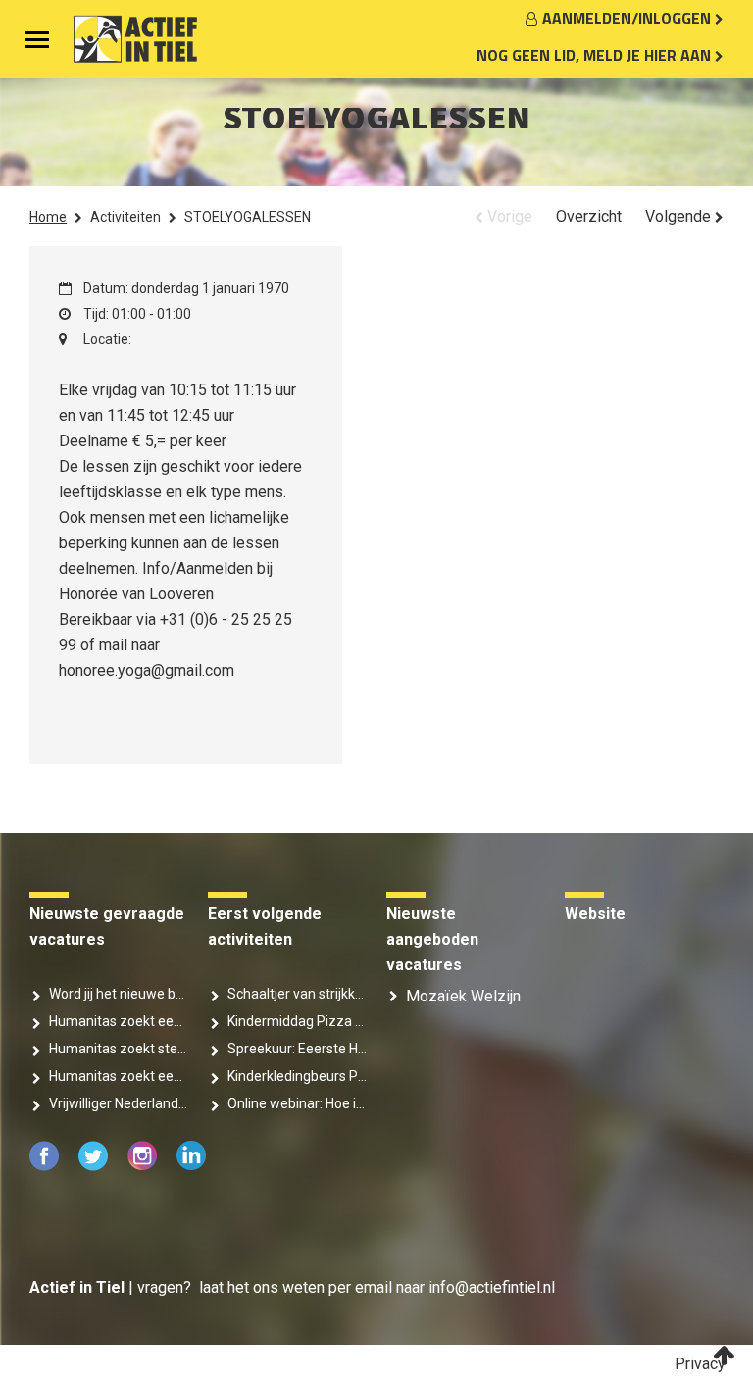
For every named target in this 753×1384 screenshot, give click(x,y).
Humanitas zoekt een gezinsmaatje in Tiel (118, 1076)
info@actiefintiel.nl (491, 1287)
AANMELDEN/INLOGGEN (628, 17)
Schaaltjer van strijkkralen (297, 993)
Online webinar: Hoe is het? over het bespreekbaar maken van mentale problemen (297, 1103)
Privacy (700, 1364)
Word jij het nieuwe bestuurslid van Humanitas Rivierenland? (118, 993)
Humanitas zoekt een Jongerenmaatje (118, 1021)
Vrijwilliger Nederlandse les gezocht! (118, 1103)
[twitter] (95, 1165)
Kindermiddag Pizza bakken (297, 1021)
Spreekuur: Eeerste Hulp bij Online (297, 1048)
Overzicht (589, 216)
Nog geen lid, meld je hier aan (596, 55)
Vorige (507, 216)
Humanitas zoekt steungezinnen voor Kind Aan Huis (118, 1048)
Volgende (680, 216)
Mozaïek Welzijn (463, 996)
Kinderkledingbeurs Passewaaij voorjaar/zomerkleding (297, 1076)
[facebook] (46, 1165)
